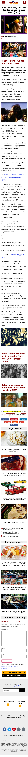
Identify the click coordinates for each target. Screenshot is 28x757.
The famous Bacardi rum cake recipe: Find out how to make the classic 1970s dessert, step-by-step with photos (14, 563)
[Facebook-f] (4, 729)
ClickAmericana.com (6, 734)
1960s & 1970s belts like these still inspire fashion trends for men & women (14, 474)
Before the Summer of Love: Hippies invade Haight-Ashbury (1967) (13, 177)
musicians (5, 532)
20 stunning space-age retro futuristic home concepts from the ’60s (14, 612)
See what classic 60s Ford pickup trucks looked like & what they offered (14, 498)
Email (3, 654)
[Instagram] (19, 729)
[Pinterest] (14, 729)
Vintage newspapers (7, 529)
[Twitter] (9, 729)
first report (20, 531)
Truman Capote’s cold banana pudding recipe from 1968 (14, 450)
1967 (7, 531)
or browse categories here (14, 685)
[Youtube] (23, 729)
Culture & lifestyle (16, 527)
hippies (24, 531)
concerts (15, 531)
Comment (4, 629)
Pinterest (4, 414)
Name (3, 648)
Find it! (22, 690)
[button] (3, 2)
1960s (10, 527)
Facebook (23, 413)
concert (10, 531)
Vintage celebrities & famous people (15, 528)
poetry (9, 532)
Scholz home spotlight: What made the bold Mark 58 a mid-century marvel (14, 588)
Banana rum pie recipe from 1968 (14, 522)
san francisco (15, 532)
